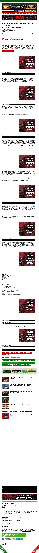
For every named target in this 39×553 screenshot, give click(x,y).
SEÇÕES (23, 13)
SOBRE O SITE (5, 3)
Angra (14, 21)
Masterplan (17, 34)
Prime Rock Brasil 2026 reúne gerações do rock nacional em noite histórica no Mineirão (22, 398)
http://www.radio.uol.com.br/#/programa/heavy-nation (11, 294)
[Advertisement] (10, 93)
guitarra (7, 113)
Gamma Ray (22, 34)
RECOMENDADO (20, 518)
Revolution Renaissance (19, 171)
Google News (21, 364)
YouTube (15, 364)
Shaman (16, 21)
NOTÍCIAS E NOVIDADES (7, 13)
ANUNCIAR (11, 3)
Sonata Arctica (26, 34)
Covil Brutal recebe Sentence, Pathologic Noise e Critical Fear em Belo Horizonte (22, 392)
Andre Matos (10, 245)
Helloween (13, 34)
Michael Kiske (15, 173)
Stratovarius (9, 34)
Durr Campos (9, 29)
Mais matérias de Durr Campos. (10, 513)
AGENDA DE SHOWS (17, 13)
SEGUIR (27, 3)
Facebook (32, 362)
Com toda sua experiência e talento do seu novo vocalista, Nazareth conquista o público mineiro (20, 385)
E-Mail (26, 364)
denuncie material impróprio (26, 531)
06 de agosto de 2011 (12, 30)
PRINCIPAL (19, 517)
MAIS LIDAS (19, 520)
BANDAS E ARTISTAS (30, 13)
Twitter (10, 364)
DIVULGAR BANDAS (6, 521)
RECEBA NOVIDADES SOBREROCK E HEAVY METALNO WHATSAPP (3, 549)
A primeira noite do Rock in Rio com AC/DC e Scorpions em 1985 (22, 414)
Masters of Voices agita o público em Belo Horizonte (21, 404)
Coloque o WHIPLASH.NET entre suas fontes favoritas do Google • (24, 360)
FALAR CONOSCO (33, 3)
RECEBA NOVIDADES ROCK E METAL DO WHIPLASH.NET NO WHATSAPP (19, 0)
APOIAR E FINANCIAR (6, 523)
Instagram (5, 364)
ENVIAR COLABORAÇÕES (19, 3)
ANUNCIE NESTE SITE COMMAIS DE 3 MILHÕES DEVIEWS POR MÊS (35, 549)
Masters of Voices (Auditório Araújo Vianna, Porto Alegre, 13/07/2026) (22, 378)
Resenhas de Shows (5, 21)
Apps (30, 364)
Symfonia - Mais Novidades (8, 50)
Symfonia (10, 21)
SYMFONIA (12, 48)
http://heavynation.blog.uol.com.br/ (8, 291)
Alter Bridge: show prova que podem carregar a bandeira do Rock (17, 411)
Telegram (27, 362)
